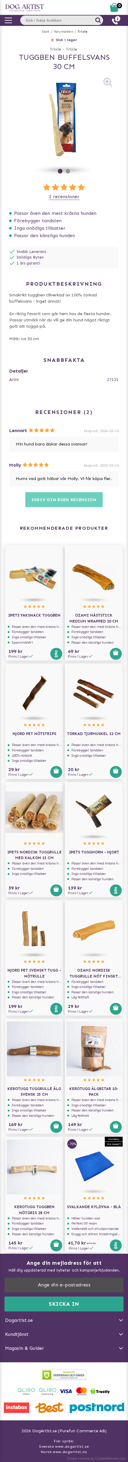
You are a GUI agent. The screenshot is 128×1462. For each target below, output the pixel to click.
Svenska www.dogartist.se (64, 1446)
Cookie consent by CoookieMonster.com (96, 1458)
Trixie (82, 32)
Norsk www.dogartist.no (64, 1452)
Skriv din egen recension (64, 499)
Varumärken (63, 32)
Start (45, 32)
